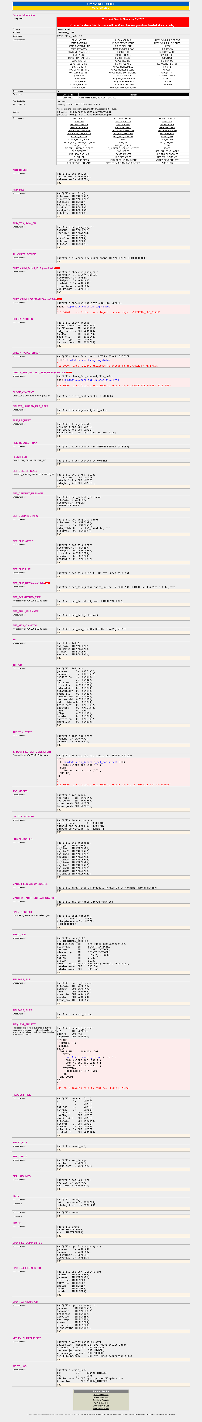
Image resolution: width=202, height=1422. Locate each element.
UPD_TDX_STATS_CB (167, 157)
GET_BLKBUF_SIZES (79, 160)
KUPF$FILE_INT (101, 1403)
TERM (167, 145)
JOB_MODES (123, 151)
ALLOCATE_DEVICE (79, 128)
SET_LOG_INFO (167, 142)
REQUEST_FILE (167, 133)
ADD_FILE (79, 122)
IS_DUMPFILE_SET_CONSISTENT (123, 148)
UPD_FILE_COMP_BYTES (167, 151)
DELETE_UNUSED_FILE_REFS (79, 148)
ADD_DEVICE (79, 119)
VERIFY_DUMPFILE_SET (167, 160)
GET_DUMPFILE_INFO (123, 119)
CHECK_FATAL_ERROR (79, 139)
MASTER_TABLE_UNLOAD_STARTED (123, 163)
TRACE (167, 148)
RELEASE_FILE (167, 125)
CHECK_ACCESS (79, 136)
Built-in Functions (101, 1394)
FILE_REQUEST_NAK (79, 154)
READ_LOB (167, 122)
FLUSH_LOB (79, 157)
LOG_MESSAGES (123, 157)
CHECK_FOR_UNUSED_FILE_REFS (79, 142)
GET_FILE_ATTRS (123, 122)
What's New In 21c (101, 1406)
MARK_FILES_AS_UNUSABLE (123, 160)
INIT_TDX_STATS (123, 145)
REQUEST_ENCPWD (167, 130)
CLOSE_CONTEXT (79, 145)
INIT (123, 139)
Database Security (101, 1400)
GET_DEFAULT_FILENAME (79, 163)
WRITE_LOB (167, 163)
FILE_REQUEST (79, 151)
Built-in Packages (101, 1397)
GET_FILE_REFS (123, 128)
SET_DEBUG (167, 139)
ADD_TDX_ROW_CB (79, 125)
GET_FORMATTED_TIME (123, 130)
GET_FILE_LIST (123, 125)
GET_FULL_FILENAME (123, 133)
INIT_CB (123, 142)
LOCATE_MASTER (123, 154)
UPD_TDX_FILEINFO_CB (167, 154)
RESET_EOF (167, 136)
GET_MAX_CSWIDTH (123, 136)
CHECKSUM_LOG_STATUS (79, 133)
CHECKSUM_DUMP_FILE (79, 130)
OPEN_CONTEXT (167, 119)
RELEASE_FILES (167, 128)
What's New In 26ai (101, 1409)
